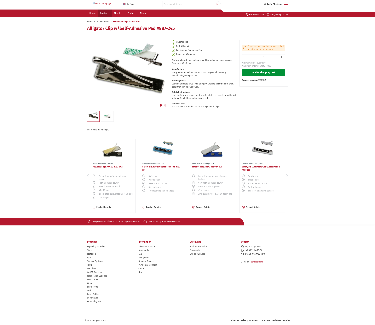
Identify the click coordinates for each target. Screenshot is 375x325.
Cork (89, 290)
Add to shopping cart (263, 72)
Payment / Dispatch (147, 265)
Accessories (92, 279)
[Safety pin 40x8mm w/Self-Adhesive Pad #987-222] (262, 150)
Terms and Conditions (271, 320)
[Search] (217, 4)
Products (92, 241)
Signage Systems (95, 261)
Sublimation (92, 298)
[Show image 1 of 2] (161, 105)
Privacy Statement (249, 320)
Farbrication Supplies (97, 276)
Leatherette (92, 287)
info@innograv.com (278, 14)
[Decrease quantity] (245, 57)
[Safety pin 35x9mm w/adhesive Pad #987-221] (162, 150)
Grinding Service (146, 261)
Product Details (103, 207)
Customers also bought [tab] (98, 130)
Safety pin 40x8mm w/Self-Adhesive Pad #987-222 (261, 168)
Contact (142, 268)
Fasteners (91, 254)
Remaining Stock (95, 301)
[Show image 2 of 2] (165, 105)
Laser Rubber (93, 294)
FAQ (140, 254)
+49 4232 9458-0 (256, 14)
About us (235, 320)
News (141, 272)
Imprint (286, 320)
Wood (89, 283)
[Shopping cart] (286, 4)
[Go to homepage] (101, 3)
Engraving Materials (96, 246)
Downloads (143, 250)
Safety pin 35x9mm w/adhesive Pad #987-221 (161, 168)
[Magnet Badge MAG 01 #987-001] (212, 150)
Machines (91, 268)
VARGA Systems (94, 272)
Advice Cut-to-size (146, 246)
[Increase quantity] (281, 57)
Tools (89, 265)
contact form (257, 262)
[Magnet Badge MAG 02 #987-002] (112, 150)
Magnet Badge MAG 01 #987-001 (207, 167)
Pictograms (143, 257)
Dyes (89, 257)
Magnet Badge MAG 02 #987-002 (107, 167)
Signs (89, 250)
